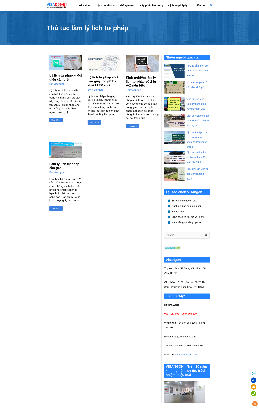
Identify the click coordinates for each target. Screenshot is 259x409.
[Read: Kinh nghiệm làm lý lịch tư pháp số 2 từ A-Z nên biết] (142, 63)
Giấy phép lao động (151, 5)
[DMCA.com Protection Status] (172, 247)
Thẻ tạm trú (127, 5)
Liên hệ (200, 5)
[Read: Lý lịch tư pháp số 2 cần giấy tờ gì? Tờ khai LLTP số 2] (104, 63)
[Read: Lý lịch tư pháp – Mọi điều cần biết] (65, 62)
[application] (113, 5)
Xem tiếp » (56, 119)
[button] (211, 5)
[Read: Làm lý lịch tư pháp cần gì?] (65, 150)
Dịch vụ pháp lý (178, 5)
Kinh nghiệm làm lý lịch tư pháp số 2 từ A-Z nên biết (141, 81)
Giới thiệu (85, 5)
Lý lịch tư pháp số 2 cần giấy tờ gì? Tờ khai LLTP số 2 (103, 81)
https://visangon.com (186, 354)
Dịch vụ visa (104, 5)
